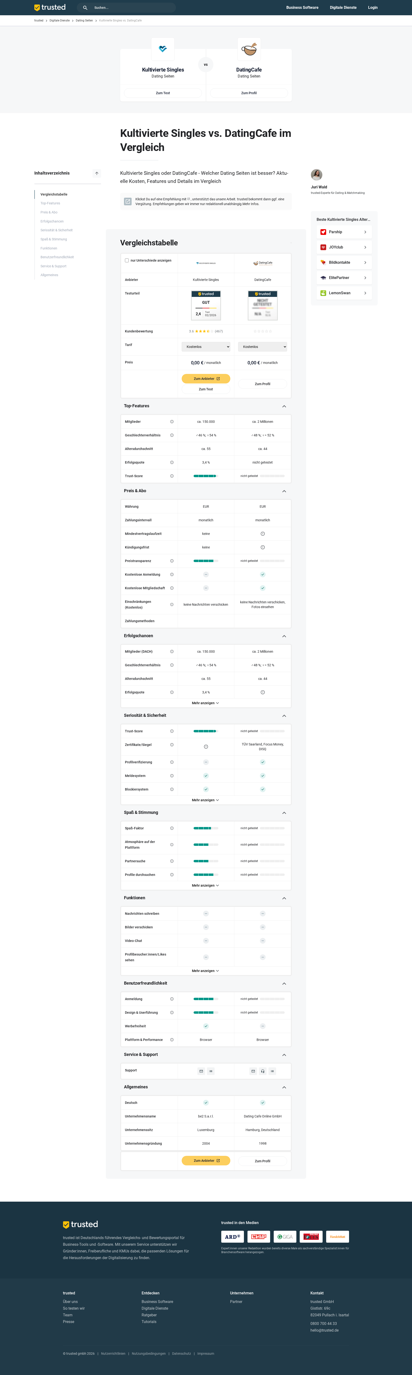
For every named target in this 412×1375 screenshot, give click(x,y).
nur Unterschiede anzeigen (151, 260)
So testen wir (74, 1308)
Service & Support (54, 266)
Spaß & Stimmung (54, 239)
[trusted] (49, 8)
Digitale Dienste (343, 7)
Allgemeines (49, 275)
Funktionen (49, 248)
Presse (68, 1321)
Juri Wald (319, 187)
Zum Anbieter (204, 379)
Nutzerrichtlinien (113, 1353)
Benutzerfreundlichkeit (57, 257)
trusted (38, 20)
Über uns (70, 1301)
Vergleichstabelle (54, 194)
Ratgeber (149, 1315)
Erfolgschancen (52, 221)
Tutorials (149, 1321)
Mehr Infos (250, 204)
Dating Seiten (84, 20)
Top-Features (50, 203)
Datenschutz (181, 1353)
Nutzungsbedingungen (149, 1353)
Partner (236, 1301)
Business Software (302, 7)
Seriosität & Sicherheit (57, 230)
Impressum (205, 1353)
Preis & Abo (49, 212)
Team (67, 1315)
